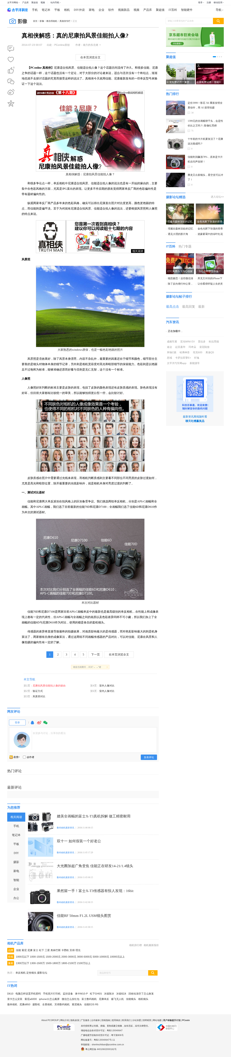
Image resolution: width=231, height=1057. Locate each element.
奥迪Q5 (210, 352)
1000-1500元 (37, 956)
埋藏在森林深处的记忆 (180, 228)
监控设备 (68, 993)
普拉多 (202, 341)
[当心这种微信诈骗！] (210, 255)
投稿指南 (105, 1020)
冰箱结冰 (121, 993)
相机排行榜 (135, 945)
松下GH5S (96, 993)
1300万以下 (22, 963)
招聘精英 (147, 1020)
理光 (77, 950)
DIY (16, 853)
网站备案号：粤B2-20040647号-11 (98, 1040)
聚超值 (34, 2)
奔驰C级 (171, 352)
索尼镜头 (77, 1004)
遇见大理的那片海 (178, 234)
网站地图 (157, 1020)
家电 (92, 9)
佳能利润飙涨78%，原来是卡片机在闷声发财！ (205, 159)
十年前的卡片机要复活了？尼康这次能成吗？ (205, 141)
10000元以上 (117, 956)
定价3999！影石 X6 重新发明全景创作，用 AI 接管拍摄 (205, 105)
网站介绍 (64, 1020)
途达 (169, 346)
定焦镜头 (31, 972)
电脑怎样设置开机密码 (28, 993)
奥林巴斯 (56, 950)
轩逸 (196, 357)
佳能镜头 (131, 999)
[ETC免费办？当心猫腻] (180, 255)
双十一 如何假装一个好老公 (79, 841)
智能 (16, 880)
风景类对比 (39, 696)
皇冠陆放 (204, 346)
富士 (35, 950)
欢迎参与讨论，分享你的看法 (49, 733)
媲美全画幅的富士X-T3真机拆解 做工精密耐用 (93, 816)
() (13, 68)
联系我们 (126, 1020)
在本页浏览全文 (90, 57)
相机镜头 (143, 999)
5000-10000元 (101, 956)
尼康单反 (104, 999)
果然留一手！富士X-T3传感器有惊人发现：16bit (95, 891)
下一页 (95, 654)
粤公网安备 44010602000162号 (101, 1049)
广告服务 (85, 1020)
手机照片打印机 (52, 993)
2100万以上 (83, 963)
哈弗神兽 (185, 352)
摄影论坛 (42, 972)
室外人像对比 (106, 685)
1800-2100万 (68, 963)
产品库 (25, 2)
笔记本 (46, 9)
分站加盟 (136, 1020)
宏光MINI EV (187, 341)
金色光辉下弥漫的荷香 (210, 228)
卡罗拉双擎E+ (183, 357)
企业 (101, 9)
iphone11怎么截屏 (49, 999)
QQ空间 (10, 103)
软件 (111, 9)
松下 (41, 950)
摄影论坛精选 (176, 197)
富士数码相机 (89, 999)
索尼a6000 (31, 999)
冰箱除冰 (109, 993)
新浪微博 (10, 92)
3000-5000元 (84, 956)
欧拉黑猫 (214, 341)
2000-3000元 (68, 956)
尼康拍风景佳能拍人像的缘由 (49, 685)
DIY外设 (79, 9)
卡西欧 (65, 950)
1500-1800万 (53, 963)
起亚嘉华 (180, 346)
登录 (200, 2)
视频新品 (124, 9)
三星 (47, 950)
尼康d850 (24, 1004)
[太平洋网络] (64, 1026)
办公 (16, 898)
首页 (35, 21)
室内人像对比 (106, 691)
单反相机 (21, 972)
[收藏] (10, 60)
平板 (57, 9)
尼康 (29, 950)
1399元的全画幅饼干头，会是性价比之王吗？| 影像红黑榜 (205, 123)
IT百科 (173, 9)
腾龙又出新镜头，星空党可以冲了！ (205, 177)
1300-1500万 (37, 963)
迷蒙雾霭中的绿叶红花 (210, 234)
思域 (169, 357)
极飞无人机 (117, 999)
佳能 (18, 950)
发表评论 (149, 757)
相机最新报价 (151, 945)
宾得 (72, 950)
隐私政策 (75, 1020)
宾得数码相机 (62, 1004)
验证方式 (38, 691)
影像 (42, 21)
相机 (67, 9)
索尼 (24, 950)
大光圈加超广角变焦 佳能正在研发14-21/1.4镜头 (95, 866)
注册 (209, 2)
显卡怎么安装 (14, 999)
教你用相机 (51, 21)
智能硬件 (187, 9)
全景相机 (47, 1004)
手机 (35, 9)
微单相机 (12, 1004)
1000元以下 (22, 956)
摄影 (16, 862)
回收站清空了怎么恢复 (141, 993)
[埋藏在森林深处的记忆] (180, 205)
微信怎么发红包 (70, 999)
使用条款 (116, 1020)
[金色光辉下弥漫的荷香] (210, 205)
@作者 (30, 757)
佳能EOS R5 (91, 1004)
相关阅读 (16, 817)
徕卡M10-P (81, 993)
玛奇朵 (192, 346)
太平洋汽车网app (176, 363)
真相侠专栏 (65, 21)
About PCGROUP (50, 1020)
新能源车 (195, 363)
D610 (10, 993)
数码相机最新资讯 (65, 827)
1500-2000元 (53, 956)
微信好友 (10, 81)
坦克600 (197, 352)
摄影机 (36, 1004)
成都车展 (172, 341)
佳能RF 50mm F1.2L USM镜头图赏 (84, 916)
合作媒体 (95, 1020)
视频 (43, 2)
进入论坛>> (217, 196)
